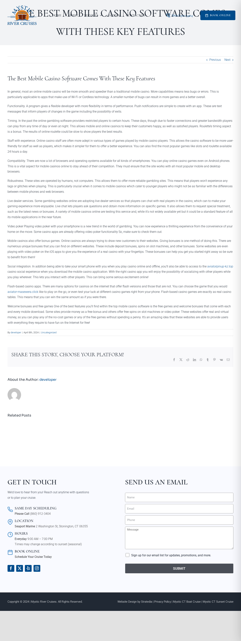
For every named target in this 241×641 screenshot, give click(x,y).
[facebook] (11, 568)
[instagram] (37, 568)
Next (227, 60)
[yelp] (28, 568)
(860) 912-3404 (40, 513)
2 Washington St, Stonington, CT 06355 (62, 526)
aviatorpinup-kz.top (220, 266)
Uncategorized (48, 332)
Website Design (127, 601)
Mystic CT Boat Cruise (187, 601)
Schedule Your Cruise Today (33, 557)
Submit (179, 568)
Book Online (220, 15)
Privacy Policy (162, 601)
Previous (215, 60)
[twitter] (19, 568)
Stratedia (146, 601)
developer (16, 332)
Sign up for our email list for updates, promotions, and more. (171, 555)
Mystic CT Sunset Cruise (218, 601)
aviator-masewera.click (23, 292)
